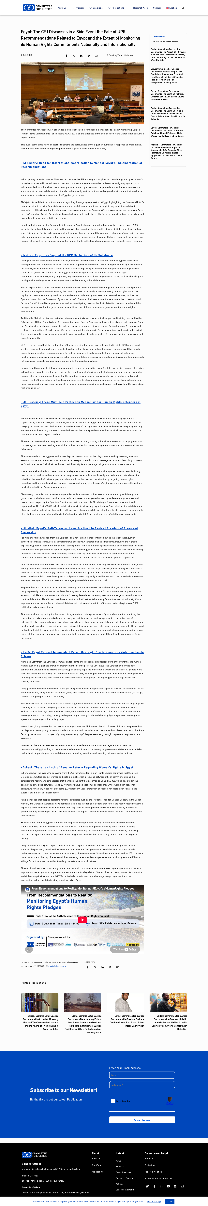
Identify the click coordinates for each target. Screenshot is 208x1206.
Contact (157, 8)
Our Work (96, 1165)
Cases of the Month (125, 1189)
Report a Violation (153, 1171)
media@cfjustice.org (57, 965)
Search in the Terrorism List (159, 1178)
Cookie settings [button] (154, 1201)
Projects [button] (79, 8)
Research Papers (124, 1178)
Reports (120, 1166)
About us (62, 8)
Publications (117, 8)
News (118, 1161)
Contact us (150, 1165)
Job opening (97, 1171)
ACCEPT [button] (170, 1201)
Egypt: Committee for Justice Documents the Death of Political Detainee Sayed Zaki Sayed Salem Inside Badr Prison (167, 95)
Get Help (149, 1158)
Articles (120, 1184)
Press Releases (123, 1172)
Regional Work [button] (140, 8)
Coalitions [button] (97, 8)
